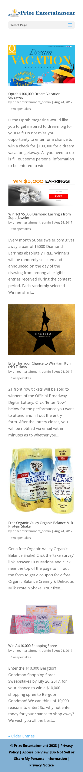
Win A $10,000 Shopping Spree (32, 645)
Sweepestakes (21, 109)
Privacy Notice (41, 765)
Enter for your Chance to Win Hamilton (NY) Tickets (39, 365)
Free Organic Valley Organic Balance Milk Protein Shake (40, 524)
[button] (70, 25)
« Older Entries (21, 736)
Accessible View (35, 752)
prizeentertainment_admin (32, 102)
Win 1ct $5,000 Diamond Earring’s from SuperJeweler (39, 216)
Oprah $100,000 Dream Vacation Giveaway (34, 96)
